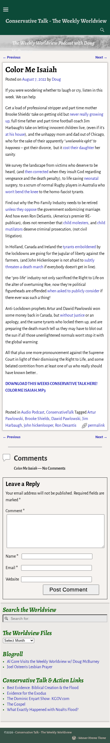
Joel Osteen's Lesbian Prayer (29, 667)
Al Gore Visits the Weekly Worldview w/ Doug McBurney (53, 661)
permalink (96, 425)
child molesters (75, 223)
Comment (15, 511)
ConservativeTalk (60, 412)
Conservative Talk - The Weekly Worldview (56, 21)
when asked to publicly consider (73, 291)
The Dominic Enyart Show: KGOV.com (38, 699)
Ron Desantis (65, 425)
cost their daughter (78, 148)
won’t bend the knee (21, 192)
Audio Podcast (32, 412)
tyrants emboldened (79, 247)
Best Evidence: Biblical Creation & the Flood (42, 688)
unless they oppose (21, 209)
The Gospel (16, 704)
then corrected (36, 172)
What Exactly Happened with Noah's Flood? (42, 709)
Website (12, 579)
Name (12, 556)
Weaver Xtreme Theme (92, 738)
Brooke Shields (37, 419)
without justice (72, 315)
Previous (12, 57)
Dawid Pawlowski (65, 419)
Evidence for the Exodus (26, 693)
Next (101, 57)
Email (12, 568)
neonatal (91, 178)
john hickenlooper (38, 425)
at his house (15, 134)
